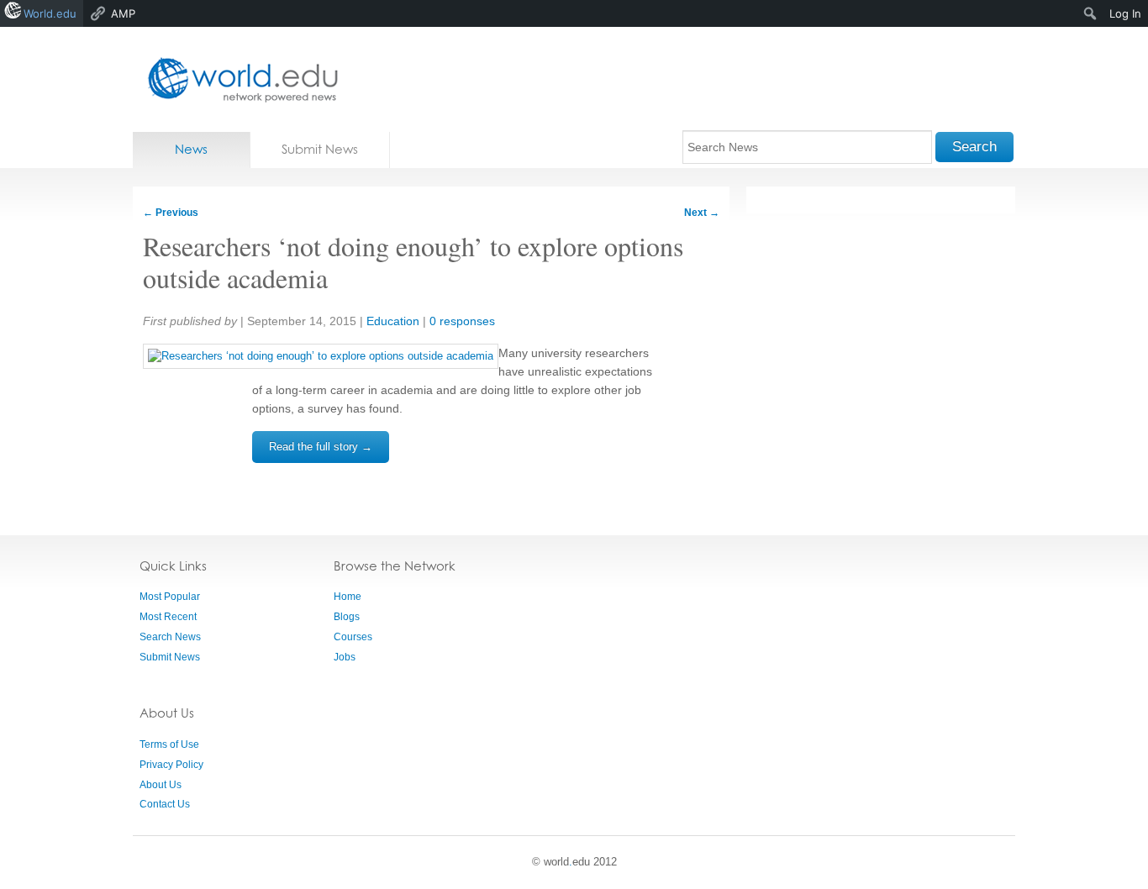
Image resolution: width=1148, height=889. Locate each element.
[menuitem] (1090, 13)
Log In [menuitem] (1125, 13)
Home (347, 596)
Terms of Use (169, 744)
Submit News (320, 149)
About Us (161, 785)
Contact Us (165, 804)
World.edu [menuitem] (50, 13)
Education (392, 321)
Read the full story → (320, 446)
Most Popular (170, 596)
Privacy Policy (171, 765)
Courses (353, 637)
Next (701, 212)
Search (974, 147)
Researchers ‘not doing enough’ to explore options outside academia (413, 262)
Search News (170, 637)
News (191, 149)
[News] (237, 79)
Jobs (344, 657)
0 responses (462, 321)
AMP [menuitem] (123, 13)
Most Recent (168, 617)
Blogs (347, 617)
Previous (170, 212)
